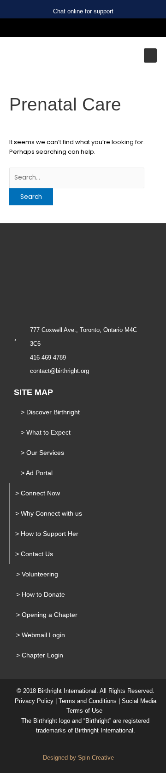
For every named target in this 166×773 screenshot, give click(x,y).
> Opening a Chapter (46, 614)
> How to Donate (40, 594)
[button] (150, 55)
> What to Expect (46, 432)
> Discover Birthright (50, 412)
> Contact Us (34, 554)
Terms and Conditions (88, 700)
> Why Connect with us (48, 513)
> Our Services (42, 452)
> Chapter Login (39, 655)
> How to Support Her (46, 533)
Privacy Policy (34, 700)
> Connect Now (37, 493)
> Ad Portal (37, 473)
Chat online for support (83, 11)
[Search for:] (76, 177)
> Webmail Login (40, 635)
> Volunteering (37, 574)
